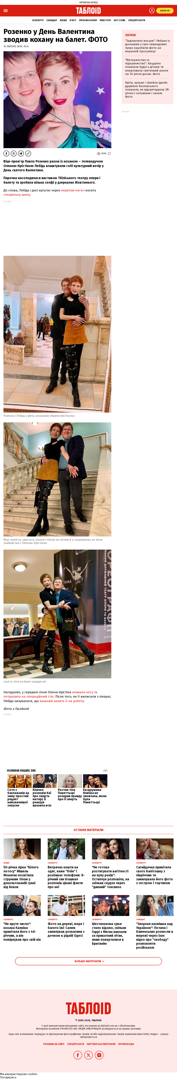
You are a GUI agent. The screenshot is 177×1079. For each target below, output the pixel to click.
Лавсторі (105, 20)
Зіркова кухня (88, 20)
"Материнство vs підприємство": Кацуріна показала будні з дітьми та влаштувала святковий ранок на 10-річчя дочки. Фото (146, 67)
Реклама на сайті (53, 1044)
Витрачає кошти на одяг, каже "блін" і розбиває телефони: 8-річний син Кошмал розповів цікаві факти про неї (66, 877)
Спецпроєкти (136, 20)
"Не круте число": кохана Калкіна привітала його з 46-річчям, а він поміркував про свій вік (22, 932)
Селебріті (38, 20)
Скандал (51, 20)
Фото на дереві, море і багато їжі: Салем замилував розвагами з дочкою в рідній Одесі (66, 930)
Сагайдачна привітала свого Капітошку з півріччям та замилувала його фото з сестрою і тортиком (154, 875)
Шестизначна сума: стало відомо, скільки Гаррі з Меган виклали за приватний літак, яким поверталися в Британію (109, 934)
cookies (32, 1074)
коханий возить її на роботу (61, 701)
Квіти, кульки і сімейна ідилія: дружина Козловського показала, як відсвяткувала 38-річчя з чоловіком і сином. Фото (147, 90)
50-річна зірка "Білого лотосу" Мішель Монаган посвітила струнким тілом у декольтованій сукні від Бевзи (21, 877)
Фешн (63, 20)
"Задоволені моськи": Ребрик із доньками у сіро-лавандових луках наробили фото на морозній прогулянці (147, 46)
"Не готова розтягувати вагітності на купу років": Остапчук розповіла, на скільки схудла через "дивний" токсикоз (110, 877)
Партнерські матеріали (101, 1044)
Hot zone (119, 20)
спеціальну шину (16, 195)
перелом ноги (71, 190)
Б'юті (73, 20)
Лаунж (130, 35)
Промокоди (126, 1044)
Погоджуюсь (8, 1077)
